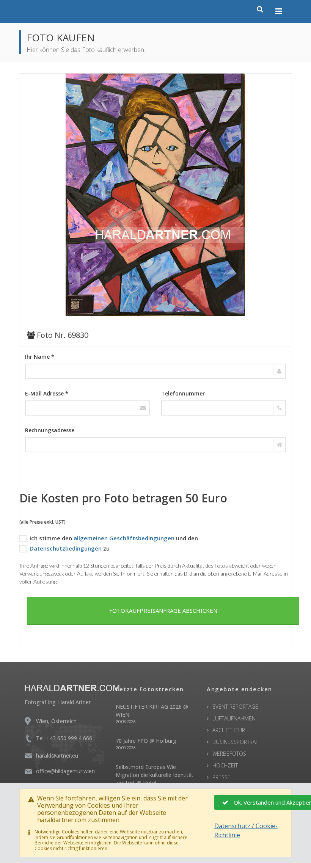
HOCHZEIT (225, 765)
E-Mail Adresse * (46, 393)
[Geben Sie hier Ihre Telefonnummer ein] (223, 408)
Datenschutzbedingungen (66, 548)
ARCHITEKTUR (228, 730)
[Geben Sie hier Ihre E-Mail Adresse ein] (87, 408)
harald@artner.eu (57, 755)
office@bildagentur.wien (65, 771)
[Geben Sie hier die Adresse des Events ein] (155, 444)
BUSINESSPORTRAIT (235, 741)
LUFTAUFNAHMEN (234, 718)
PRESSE (221, 777)
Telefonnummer (183, 393)
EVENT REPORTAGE (235, 706)
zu (70, 548)
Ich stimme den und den (114, 538)
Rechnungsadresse (49, 430)
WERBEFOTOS (229, 753)
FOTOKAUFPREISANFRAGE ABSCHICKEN (163, 610)
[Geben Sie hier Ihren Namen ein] (155, 371)
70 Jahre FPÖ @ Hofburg (146, 740)
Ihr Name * (39, 356)
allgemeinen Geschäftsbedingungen (124, 538)
